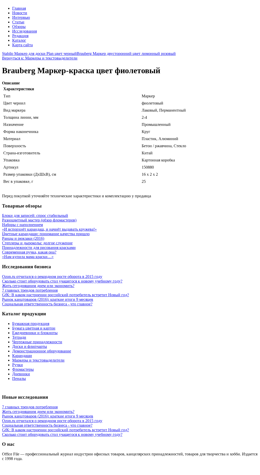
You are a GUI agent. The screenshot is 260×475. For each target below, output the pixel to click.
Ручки (17, 365)
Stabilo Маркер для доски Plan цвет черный (39, 53)
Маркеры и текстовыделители (38, 360)
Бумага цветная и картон (33, 328)
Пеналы (19, 378)
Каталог (19, 40)
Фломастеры (23, 369)
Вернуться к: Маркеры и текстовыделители (39, 58)
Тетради (19, 337)
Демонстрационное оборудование (41, 351)
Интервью (21, 17)
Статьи (18, 22)
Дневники (21, 374)
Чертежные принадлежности (37, 342)
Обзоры (19, 26)
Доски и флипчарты (29, 346)
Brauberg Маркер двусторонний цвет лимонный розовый (126, 53)
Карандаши (22, 355)
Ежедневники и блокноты (35, 333)
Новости (19, 13)
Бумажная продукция (30, 323)
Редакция (20, 36)
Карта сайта (22, 45)
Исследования (24, 31)
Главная (19, 8)
